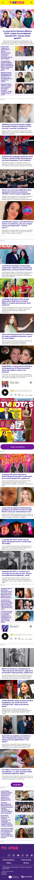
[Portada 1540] (17, 420)
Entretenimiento (9, 860)
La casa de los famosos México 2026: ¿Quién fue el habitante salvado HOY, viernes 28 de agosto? (17, 34)
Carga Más (17, 785)
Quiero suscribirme (17, 447)
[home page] (17, 2)
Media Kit (4, 874)
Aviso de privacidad (7, 871)
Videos (8, 863)
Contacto (4, 872)
